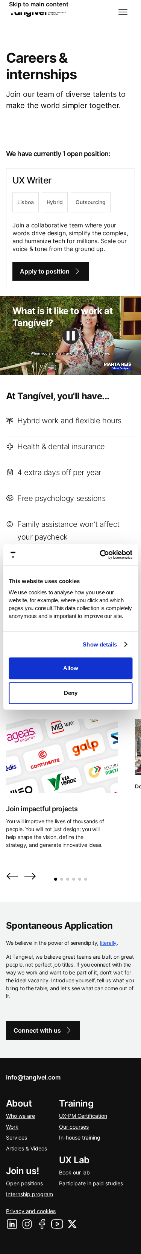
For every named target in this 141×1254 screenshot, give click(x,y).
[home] (37, 12)
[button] (123, 12)
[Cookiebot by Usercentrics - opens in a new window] (100, 554)
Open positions (24, 1183)
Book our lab (74, 1172)
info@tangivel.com (33, 1077)
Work (12, 1126)
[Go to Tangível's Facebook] (42, 1224)
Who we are (20, 1116)
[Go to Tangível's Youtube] (57, 1224)
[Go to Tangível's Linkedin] (12, 1224)
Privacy (31, 1211)
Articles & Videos (26, 1148)
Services (16, 1137)
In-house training (79, 1137)
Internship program (29, 1194)
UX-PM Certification (83, 1116)
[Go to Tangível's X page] (72, 1224)
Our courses (74, 1126)
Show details (100, 644)
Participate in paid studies (91, 1183)
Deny (70, 693)
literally (108, 943)
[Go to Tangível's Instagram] (27, 1224)
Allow (70, 668)
